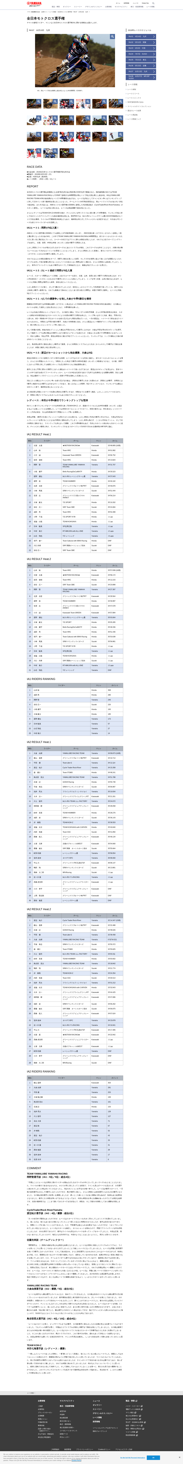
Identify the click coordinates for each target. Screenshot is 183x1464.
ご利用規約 (55, 1449)
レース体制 (132, 89)
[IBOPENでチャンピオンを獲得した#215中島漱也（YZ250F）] (34, 153)
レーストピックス (134, 98)
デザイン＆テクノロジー (103, 1413)
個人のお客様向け (132, 1416)
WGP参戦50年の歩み (136, 102)
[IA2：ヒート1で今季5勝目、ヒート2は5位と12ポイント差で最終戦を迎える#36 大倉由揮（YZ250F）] (50, 120)
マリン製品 (130, 1412)
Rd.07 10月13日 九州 (81, 12)
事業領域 (41, 1425)
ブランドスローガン (45, 1412)
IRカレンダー (64, 1437)
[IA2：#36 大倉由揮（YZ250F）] (67, 120)
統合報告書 (64, 1418)
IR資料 (62, 1414)
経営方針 (63, 1411)
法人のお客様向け (132, 1419)
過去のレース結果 (134, 110)
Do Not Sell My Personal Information (132, 1457)
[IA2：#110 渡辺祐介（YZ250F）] (99, 104)
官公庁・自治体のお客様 (134, 1422)
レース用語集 (133, 115)
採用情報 (126, 3)
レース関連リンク (134, 119)
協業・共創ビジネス (133, 1425)
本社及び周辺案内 (44, 1437)
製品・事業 (56, 7)
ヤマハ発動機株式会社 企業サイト (37, 12)
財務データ (64, 1434)
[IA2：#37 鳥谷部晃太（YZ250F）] (34, 137)
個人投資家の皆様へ (67, 1427)
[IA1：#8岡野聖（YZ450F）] (34, 104)
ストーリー (78, 7)
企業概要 (41, 1416)
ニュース (135, 3)
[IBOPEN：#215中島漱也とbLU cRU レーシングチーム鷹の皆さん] (50, 153)
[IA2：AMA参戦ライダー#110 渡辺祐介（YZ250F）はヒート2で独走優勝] (83, 104)
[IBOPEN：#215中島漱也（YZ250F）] (67, 153)
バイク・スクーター (133, 1406)
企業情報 (108, 7)
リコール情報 (130, 1432)
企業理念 (41, 1409)
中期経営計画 (42, 1422)
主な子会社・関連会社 (46, 1434)
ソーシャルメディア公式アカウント (105, 1428)
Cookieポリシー (104, 1449)
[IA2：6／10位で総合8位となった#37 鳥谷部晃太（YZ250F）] (116, 120)
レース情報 (151, 7)
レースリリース (133, 94)
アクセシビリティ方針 (123, 1449)
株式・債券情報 (65, 1424)
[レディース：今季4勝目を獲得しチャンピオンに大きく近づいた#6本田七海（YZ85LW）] (83, 137)
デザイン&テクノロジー (93, 7)
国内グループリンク (100, 1431)
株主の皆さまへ (65, 1421)
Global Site (145, 3)
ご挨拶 (40, 1406)
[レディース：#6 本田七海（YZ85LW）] (99, 137)
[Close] (179, 1457)
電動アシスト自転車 (133, 1409)
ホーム (118, 3)
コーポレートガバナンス (68, 1431)
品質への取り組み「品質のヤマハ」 (44, 1430)
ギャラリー (67, 7)
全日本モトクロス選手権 (65, 12)
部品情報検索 (130, 1435)
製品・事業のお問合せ (134, 1429)
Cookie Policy (76, 1460)
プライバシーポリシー (84, 1449)
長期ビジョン (42, 1419)
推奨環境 (67, 1449)
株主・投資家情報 (137, 7)
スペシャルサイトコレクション (139, 106)
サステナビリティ (121, 7)
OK (153, 1457)
